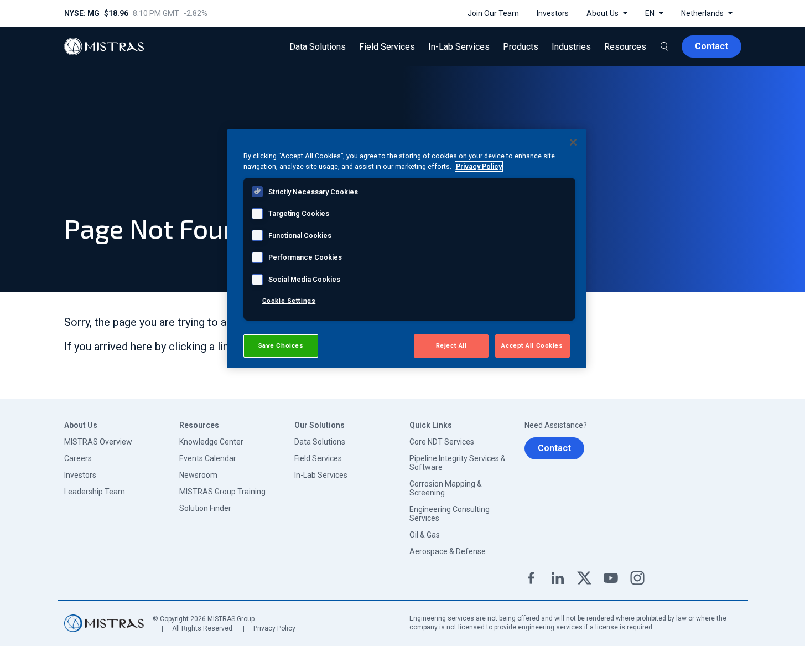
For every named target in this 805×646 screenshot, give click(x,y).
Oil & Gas (424, 534)
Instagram (637, 578)
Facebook (531, 578)
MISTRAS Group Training (222, 491)
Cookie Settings (289, 300)
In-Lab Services (320, 475)
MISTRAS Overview (98, 441)
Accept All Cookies (532, 345)
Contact (554, 448)
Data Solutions (319, 441)
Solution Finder (205, 508)
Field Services (318, 458)
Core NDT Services (441, 441)
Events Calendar (207, 458)
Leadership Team (94, 491)
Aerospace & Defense (447, 551)
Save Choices (281, 345)
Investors (80, 475)
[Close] (573, 142)
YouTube (611, 578)
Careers (78, 458)
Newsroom (198, 475)
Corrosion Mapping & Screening (445, 488)
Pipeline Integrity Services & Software (457, 463)
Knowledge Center (211, 441)
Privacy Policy (274, 628)
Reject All (451, 345)
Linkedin (558, 578)
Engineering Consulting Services (449, 514)
